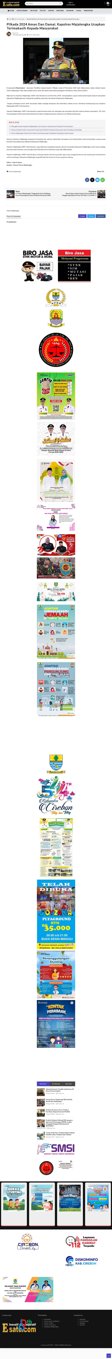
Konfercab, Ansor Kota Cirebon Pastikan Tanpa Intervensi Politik (58, 1111)
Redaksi (82, 1323)
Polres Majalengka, (34, 34)
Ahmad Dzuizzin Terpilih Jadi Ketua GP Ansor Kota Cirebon (60, 1090)
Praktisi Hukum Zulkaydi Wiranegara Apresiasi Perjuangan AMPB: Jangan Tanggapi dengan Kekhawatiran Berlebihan (59, 1123)
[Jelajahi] (107, 3)
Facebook (100, 216)
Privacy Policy (48, 1323)
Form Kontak (84, 1321)
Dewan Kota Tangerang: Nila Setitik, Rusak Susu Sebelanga (59, 1100)
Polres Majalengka (15, 171)
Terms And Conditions (52, 1321)
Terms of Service (50, 1325)
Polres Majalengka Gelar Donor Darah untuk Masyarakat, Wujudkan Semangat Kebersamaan (42, 133)
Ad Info (82, 1325)
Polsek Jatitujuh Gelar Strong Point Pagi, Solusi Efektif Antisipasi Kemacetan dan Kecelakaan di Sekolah (46, 130)
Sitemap (82, 1319)
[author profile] (9, 34)
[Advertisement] (56, 734)
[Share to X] (92, 180)
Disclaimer (47, 1319)
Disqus (91, 216)
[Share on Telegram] (97, 180)
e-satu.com (44, 1345)
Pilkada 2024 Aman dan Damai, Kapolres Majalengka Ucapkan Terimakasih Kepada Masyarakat (56, 26)
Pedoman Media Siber (51, 1327)
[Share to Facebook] (87, 180)
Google (82, 216)
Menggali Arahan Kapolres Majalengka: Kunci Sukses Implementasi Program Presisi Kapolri (42, 126)
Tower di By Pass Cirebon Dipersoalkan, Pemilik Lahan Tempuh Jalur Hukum (60, 1133)
